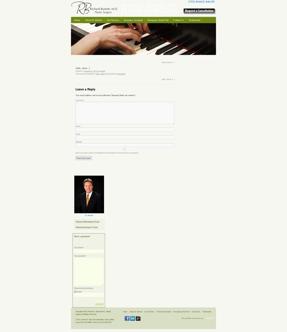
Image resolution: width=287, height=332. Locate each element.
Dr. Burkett (89, 215)
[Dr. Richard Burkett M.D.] (94, 16)
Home (77, 20)
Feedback (210, 318)
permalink (121, 73)
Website (78, 141)
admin (102, 71)
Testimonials (194, 20)
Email (77, 134)
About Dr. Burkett (93, 20)
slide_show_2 (168, 62)
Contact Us (178, 20)
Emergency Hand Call (157, 20)
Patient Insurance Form (87, 227)
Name (77, 126)
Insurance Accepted (133, 20)
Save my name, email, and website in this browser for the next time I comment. (107, 152)
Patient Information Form (87, 221)
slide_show (100, 73)
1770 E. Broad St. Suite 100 (201, 1)
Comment (80, 100)
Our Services (113, 20)
